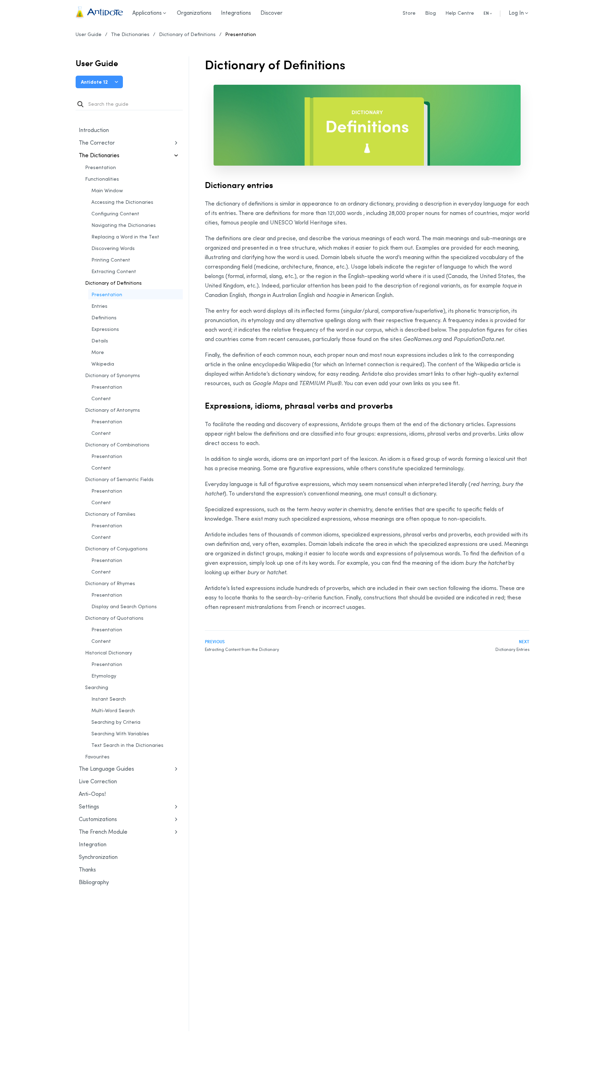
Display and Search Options (124, 606)
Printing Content (110, 259)
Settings (89, 806)
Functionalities (102, 178)
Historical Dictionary (108, 652)
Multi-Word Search (113, 710)
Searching (96, 687)
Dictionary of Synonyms (112, 375)
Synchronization (115, 857)
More (97, 352)
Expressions (105, 329)
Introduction (94, 130)
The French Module (103, 831)
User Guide (89, 34)
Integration (92, 844)
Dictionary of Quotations (114, 618)
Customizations (98, 819)
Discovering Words (113, 248)
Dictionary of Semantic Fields (119, 479)
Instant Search (108, 698)
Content (101, 398)
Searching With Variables (120, 733)
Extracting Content (113, 271)
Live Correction (98, 781)
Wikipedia (102, 363)
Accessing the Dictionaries (122, 202)
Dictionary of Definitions (187, 34)
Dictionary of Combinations (117, 444)
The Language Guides (106, 768)
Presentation (240, 34)
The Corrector (97, 142)
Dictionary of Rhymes (110, 583)
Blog (430, 12)
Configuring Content (115, 213)
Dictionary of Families (110, 514)
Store (409, 12)
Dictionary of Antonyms (112, 410)
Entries (99, 306)
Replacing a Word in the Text (125, 236)
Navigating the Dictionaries (123, 225)
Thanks (87, 869)
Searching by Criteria (115, 722)
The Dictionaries (130, 34)
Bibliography (94, 882)
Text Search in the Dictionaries (127, 745)
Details (99, 340)
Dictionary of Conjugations (116, 548)
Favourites (97, 756)
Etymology (103, 675)
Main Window (107, 190)
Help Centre (459, 12)
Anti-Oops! (92, 794)
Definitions (104, 317)
